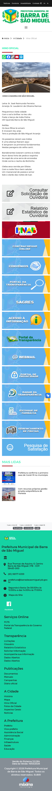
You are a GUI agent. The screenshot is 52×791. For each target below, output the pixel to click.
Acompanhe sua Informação (19, 654)
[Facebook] (9, 604)
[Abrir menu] (26, 27)
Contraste (36, 3)
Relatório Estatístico (15, 647)
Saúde (7, 745)
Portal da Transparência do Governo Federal (23, 626)
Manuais (8, 677)
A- (48, 3)
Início (6, 38)
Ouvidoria (15, 3)
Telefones (6, 3)
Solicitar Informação (15, 651)
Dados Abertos (12, 657)
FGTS (6, 622)
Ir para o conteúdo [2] (26, 525)
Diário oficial (10, 683)
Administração (12, 735)
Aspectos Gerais (12, 709)
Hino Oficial (10, 703)
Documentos (11, 673)
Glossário (9, 644)
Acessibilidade (26, 3)
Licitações (9, 641)
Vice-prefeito (11, 729)
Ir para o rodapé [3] (39, 525)
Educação (9, 749)
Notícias (8, 713)
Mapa (7, 699)
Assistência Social (13, 732)
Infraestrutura (11, 742)
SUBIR (37, 528)
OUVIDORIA (28, 528)
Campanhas (10, 680)
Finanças (9, 739)
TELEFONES (17, 528)
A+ (44, 3)
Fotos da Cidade (12, 706)
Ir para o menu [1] (12, 525)
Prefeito (8, 725)
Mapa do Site (16, 595)
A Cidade (17, 38)
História (8, 696)
